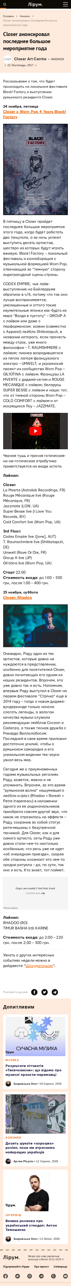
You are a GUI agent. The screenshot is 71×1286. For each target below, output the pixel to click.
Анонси (57, 59)
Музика (12, 1060)
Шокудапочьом (39, 966)
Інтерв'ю (13, 1215)
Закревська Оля (25, 1083)
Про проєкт (41, 1266)
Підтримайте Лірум (16, 1266)
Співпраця (60, 1266)
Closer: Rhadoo (17, 598)
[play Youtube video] (35, 431)
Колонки (13, 1137)
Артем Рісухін (23, 1161)
